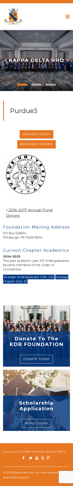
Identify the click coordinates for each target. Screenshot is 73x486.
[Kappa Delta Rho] (13, 16)
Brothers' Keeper (36, 144)
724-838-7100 (28, 451)
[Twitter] (30, 458)
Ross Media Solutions (16, 477)
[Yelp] (42, 458)
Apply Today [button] (36, 423)
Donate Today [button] (36, 359)
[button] (5, 60)
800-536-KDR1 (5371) (52, 451)
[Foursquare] (48, 458)
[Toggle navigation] (67, 16)
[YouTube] (36, 458)
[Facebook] (24, 458)
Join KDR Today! (36, 134)
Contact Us (10, 451)
